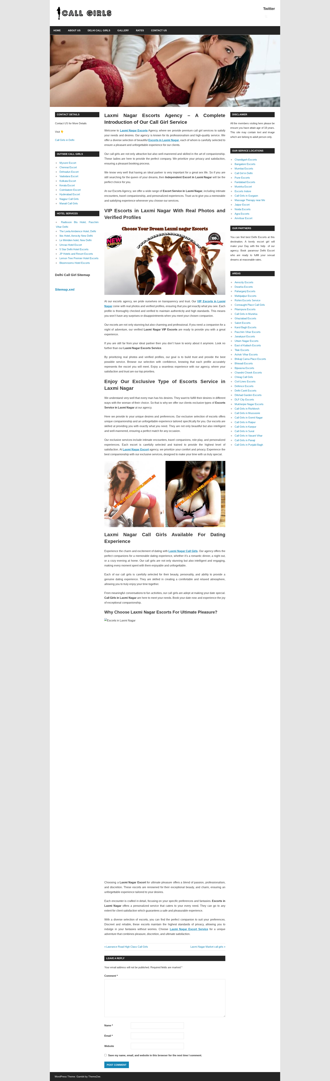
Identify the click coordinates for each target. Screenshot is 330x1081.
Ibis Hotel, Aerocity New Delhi (76, 235)
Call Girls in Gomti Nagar (249, 417)
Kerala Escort (67, 185)
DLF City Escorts (244, 399)
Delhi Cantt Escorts (245, 390)
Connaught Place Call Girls (250, 304)
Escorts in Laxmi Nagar (163, 140)
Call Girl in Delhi (243, 173)
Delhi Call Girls (99, 30)
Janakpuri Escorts (245, 336)
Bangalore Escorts (245, 164)
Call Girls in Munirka (246, 313)
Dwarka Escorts (244, 286)
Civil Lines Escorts (245, 381)
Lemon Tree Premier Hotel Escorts (78, 258)
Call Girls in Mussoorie (247, 413)
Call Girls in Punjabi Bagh (249, 444)
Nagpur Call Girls (69, 198)
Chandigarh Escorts (246, 159)
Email (108, 1035)
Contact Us (159, 30)
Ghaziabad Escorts (245, 318)
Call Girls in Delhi (64, 140)
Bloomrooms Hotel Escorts (74, 262)
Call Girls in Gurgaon (246, 195)
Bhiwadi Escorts (244, 363)
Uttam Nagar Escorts (246, 340)
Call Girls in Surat (244, 431)
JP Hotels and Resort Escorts (76, 253)
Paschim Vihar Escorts (248, 331)
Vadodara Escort (68, 176)
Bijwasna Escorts (244, 368)
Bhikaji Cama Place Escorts (250, 358)
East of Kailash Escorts (248, 345)
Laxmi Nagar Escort (136, 449)
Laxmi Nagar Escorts (134, 130)
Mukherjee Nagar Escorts (249, 404)
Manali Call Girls (68, 203)
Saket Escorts (243, 322)
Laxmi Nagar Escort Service (189, 929)
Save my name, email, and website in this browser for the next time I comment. (155, 1055)
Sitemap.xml (64, 289)
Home (57, 30)
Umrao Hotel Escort (70, 244)
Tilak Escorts (242, 350)
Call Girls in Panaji (245, 440)
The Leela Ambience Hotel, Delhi (77, 231)
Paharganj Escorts (245, 291)
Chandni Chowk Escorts (248, 372)
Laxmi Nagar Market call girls (206, 946)
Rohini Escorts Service (247, 300)
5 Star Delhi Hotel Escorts (74, 249)
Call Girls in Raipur (245, 422)
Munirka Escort (243, 186)
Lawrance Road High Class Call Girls (127, 946)
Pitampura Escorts (245, 309)
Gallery (123, 30)
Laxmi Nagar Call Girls (183, 551)
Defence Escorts (244, 386)
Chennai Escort (68, 167)
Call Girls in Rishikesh (247, 408)
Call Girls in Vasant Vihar (248, 435)
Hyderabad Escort (69, 194)
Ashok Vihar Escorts (246, 354)
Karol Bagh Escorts (245, 327)
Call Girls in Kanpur (245, 426)
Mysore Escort (67, 162)
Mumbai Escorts (244, 168)
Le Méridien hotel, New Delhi (75, 240)
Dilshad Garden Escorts (248, 395)
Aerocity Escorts (244, 282)
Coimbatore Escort (70, 189)
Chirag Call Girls (244, 377)
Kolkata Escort (67, 180)
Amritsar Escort (243, 218)
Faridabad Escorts (245, 182)
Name (108, 1025)
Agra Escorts (242, 213)
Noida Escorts (243, 209)
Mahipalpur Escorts (245, 295)
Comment (111, 975)
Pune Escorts (242, 177)
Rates (140, 30)
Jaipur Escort (242, 204)
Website (109, 1046)
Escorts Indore (243, 191)
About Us (74, 30)
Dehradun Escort (69, 171)
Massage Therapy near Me (250, 200)
